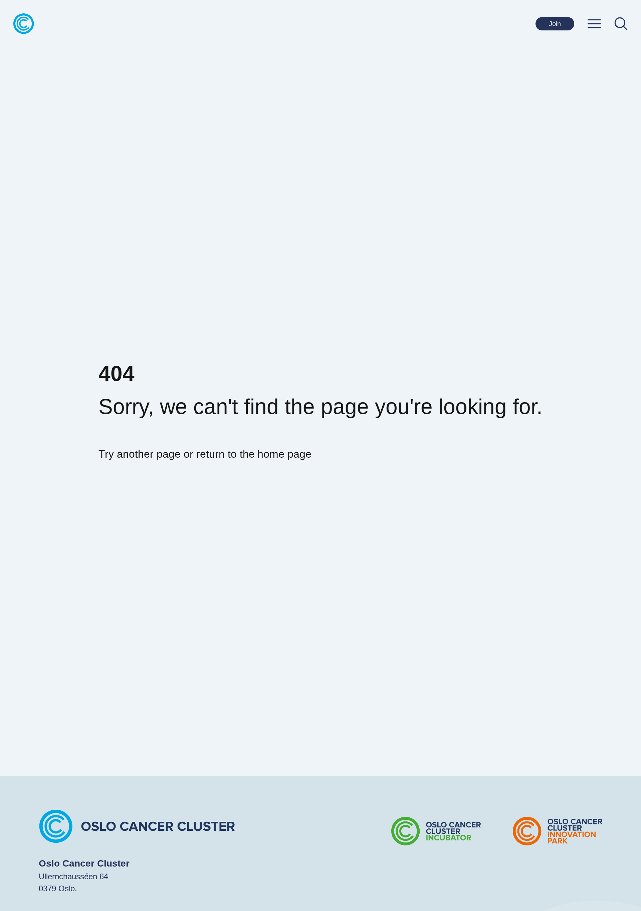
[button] (594, 23)
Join (555, 23)
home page (284, 454)
